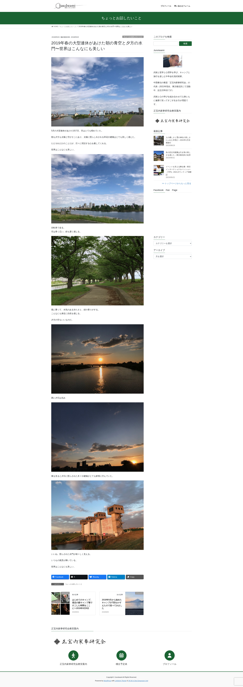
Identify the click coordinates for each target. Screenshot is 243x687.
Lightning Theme (120, 681)
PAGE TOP (235, 664)
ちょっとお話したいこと (133, 37)
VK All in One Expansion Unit (138, 681)
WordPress (107, 681)
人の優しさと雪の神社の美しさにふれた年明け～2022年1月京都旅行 (178, 140)
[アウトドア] (60, 598)
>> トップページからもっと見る (176, 183)
